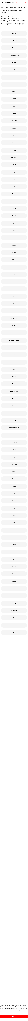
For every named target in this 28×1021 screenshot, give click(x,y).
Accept (14, 1016)
